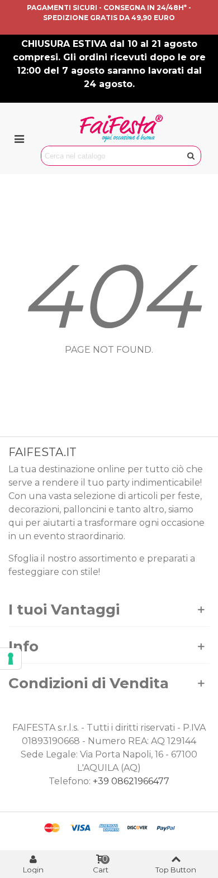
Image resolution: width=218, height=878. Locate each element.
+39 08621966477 (131, 781)
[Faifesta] (121, 128)
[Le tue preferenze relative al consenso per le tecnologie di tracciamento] (10, 658)
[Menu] (19, 138)
